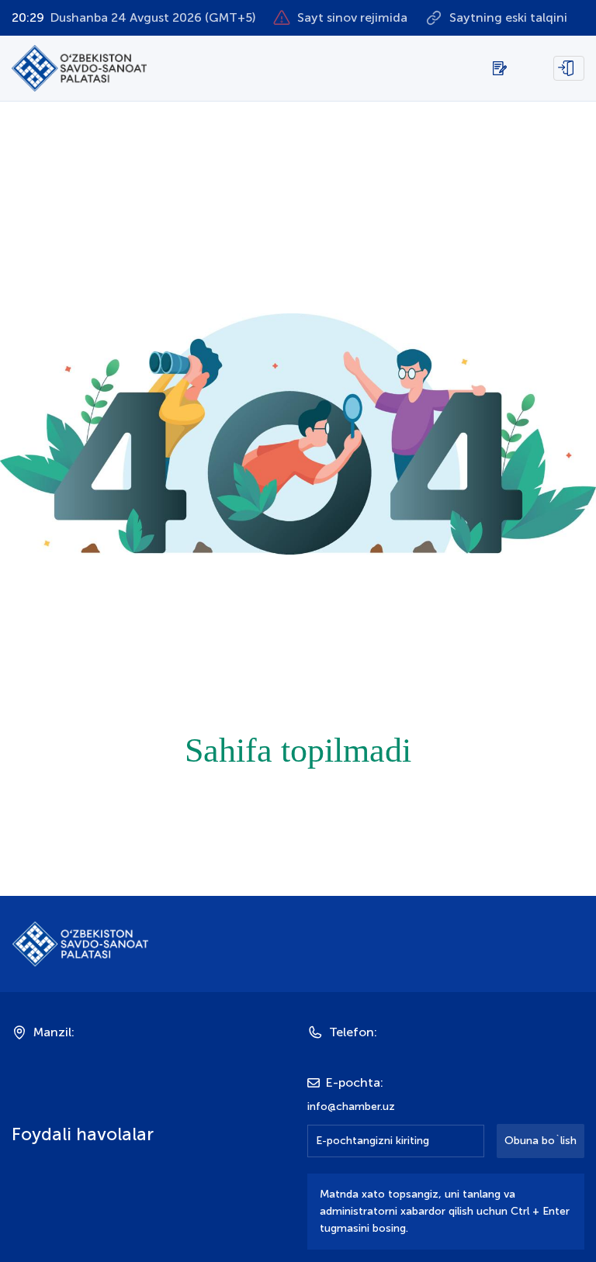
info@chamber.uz (351, 1106)
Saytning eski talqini (508, 17)
